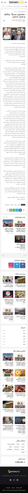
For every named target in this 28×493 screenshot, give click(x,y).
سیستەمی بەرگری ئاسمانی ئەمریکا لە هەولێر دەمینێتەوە (9, 230)
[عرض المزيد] (7, 210)
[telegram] (10, 480)
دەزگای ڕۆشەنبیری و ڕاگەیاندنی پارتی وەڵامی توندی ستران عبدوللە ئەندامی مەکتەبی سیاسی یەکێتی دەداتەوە (20, 429)
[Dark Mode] (5, 2)
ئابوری (22, 444)
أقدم (3, 255)
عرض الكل (5, 217)
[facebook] (17, 480)
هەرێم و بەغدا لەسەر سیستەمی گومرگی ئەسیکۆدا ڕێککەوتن (20, 230)
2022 (14, 333)
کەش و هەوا (19, 487)
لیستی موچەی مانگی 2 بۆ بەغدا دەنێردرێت (20, 285)
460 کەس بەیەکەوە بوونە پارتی (20, 317)
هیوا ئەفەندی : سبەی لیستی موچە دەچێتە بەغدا (20, 301)
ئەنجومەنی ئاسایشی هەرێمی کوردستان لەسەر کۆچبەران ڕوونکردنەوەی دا (8, 301)
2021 (14, 330)
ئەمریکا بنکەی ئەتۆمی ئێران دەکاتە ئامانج (20, 394)
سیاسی (11, 204)
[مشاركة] (4, 20)
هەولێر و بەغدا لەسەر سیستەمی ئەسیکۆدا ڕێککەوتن (8, 318)
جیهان (10, 446)
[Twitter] (17, 210)
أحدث (24, 255)
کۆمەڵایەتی (9, 449)
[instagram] (14, 480)
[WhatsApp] (14, 210)
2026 (14, 344)
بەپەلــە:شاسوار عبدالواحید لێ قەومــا (8, 285)
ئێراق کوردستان (11, 444)
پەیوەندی (8, 487)
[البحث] (2, 2)
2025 (14, 341)
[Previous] (4, 6)
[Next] (2, 6)
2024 (14, 339)
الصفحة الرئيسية (21, 11)
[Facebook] (20, 210)
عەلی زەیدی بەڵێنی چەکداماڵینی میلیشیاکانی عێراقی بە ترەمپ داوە (20, 246)
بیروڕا (15, 204)
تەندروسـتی (16, 446)
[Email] (10, 210)
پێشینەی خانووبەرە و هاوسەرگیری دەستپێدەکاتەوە (8, 395)
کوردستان (7, 204)
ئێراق (15, 11)
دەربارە (13, 487)
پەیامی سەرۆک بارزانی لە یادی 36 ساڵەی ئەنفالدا (9, 379)
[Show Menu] (26, 2)
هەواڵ (23, 452)
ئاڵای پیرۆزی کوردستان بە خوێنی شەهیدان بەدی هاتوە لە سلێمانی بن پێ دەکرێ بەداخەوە (8, 427)
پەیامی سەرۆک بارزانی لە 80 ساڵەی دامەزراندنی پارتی (20, 379)
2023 (14, 336)
